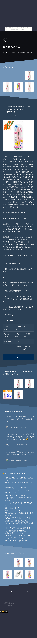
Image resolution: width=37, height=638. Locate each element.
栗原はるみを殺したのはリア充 (16, 488)
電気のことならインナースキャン (16, 520)
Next (26, 591)
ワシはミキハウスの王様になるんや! (17, 536)
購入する (20, 357)
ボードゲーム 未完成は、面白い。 (16, 541)
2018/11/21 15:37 (21, 427)
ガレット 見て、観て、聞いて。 (16, 495)
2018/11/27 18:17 (23, 460)
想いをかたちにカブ (12, 508)
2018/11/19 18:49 (22, 445)
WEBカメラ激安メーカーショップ (16, 538)
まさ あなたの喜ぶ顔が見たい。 (16, 530)
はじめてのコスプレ (12, 493)
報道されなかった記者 (12, 510)
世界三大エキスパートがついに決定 (17, 518)
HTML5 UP (10, 606)
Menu (34, 2)
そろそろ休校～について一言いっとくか (19, 490)
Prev (10, 591)
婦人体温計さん (9, 603)
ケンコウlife (27, 341)
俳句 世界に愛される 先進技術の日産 (17, 528)
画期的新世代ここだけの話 (14, 533)
